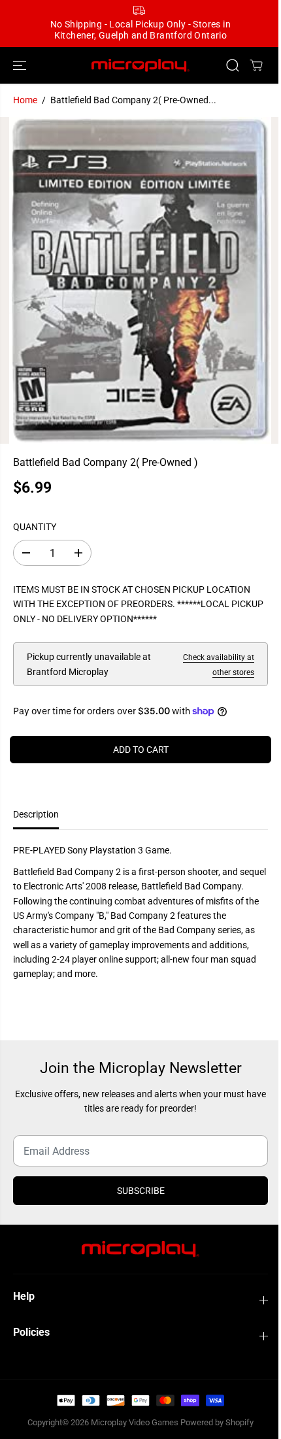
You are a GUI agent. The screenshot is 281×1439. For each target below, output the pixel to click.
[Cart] (256, 65)
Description (36, 814)
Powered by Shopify (217, 1422)
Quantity (34, 526)
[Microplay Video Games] (140, 66)
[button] (21, 65)
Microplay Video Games (135, 1422)
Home (25, 100)
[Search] (232, 65)
